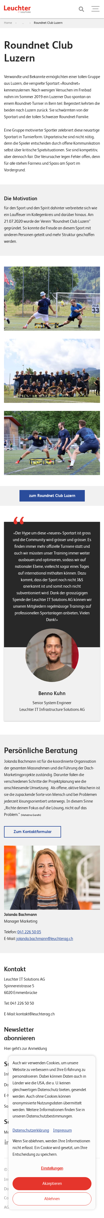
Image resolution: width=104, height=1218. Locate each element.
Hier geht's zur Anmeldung (25, 1048)
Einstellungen (52, 1168)
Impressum (62, 1130)
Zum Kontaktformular (32, 831)
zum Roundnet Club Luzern (52, 495)
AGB (7, 1207)
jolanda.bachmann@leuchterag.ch (44, 938)
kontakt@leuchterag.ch (35, 1014)
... (23, 23)
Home (8, 23)
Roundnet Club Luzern (48, 23)
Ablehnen (52, 1198)
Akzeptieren (52, 1183)
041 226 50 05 (29, 932)
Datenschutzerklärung (31, 1130)
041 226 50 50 (22, 1003)
